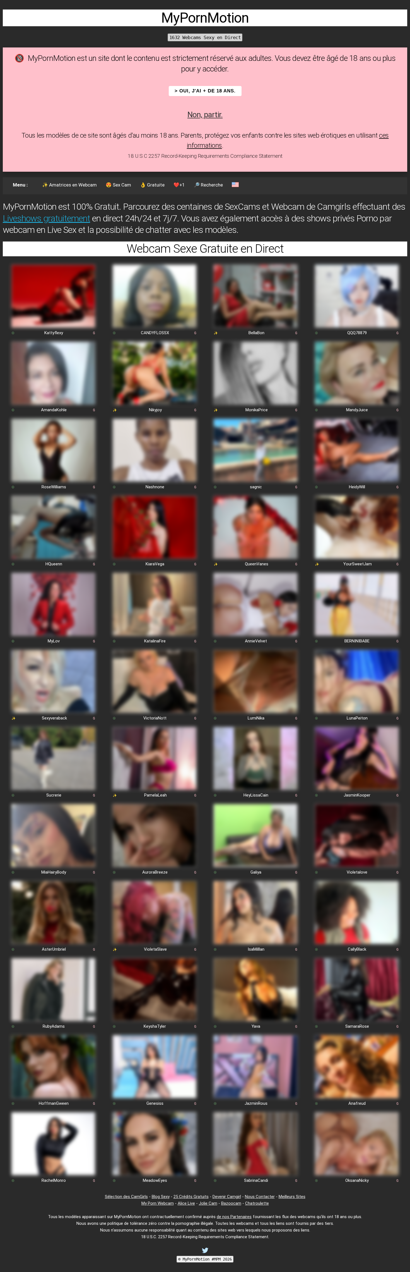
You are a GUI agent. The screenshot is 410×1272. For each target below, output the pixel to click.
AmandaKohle (54, 409)
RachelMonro (54, 1180)
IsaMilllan (256, 949)
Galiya (255, 872)
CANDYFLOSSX (155, 332)
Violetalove (357, 872)
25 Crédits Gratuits (191, 1196)
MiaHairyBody (53, 872)
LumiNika (256, 718)
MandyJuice (357, 409)
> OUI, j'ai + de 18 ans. (205, 91)
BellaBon (256, 332)
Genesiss (154, 1103)
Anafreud (357, 1103)
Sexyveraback (54, 718)
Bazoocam (231, 1203)
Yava (256, 1026)
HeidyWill (357, 486)
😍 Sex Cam (118, 185)
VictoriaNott (155, 718)
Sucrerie (53, 795)
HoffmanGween (54, 1103)
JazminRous (256, 1103)
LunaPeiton (357, 718)
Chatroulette (257, 1203)
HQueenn (53, 563)
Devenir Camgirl (227, 1196)
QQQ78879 (357, 332)
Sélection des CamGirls (126, 1196)
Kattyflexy (53, 332)
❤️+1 (179, 185)
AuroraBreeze (155, 872)
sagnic (256, 486)
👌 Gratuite (152, 185)
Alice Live (186, 1203)
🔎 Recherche (208, 185)
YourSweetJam (357, 563)
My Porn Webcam (157, 1203)
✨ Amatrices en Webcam (69, 185)
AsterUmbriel (54, 949)
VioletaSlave (155, 949)
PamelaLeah (155, 795)
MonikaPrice (256, 409)
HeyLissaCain (255, 795)
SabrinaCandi (256, 1180)
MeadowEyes (155, 1180)
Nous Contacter (260, 1196)
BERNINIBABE (357, 641)
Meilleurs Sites (292, 1196)
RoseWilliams (54, 486)
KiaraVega (155, 563)
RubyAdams (54, 1026)
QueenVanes (256, 563)
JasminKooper (357, 795)
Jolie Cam (208, 1203)
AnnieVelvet (256, 641)
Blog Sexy (161, 1196)
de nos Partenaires (234, 1216)
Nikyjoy (155, 409)
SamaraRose (357, 1026)
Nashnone (155, 486)
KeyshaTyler (155, 1026)
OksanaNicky (357, 1180)
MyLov (54, 641)
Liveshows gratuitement (46, 218)
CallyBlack (357, 949)
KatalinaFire (155, 641)
